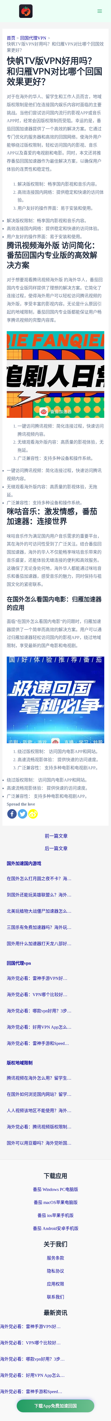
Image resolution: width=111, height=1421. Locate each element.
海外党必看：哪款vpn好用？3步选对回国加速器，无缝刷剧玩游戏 (39, 1011)
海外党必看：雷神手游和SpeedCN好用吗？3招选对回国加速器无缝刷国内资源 (39, 1043)
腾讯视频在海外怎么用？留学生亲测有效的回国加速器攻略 (39, 1078)
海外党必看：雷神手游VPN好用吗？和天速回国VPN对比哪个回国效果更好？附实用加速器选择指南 (39, 978)
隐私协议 (55, 1271)
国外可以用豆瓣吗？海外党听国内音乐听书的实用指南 (39, 1143)
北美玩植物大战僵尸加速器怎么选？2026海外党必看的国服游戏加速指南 (39, 911)
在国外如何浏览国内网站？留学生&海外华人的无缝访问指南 (39, 1094)
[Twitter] (22, 814)
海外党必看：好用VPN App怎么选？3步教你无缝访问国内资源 (39, 1027)
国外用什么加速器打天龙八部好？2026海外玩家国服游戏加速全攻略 (39, 943)
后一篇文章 (56, 848)
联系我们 (55, 1297)
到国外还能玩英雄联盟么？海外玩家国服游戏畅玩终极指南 (39, 895)
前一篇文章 (56, 836)
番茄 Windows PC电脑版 (55, 1189)
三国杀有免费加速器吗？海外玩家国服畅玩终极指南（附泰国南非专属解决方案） (39, 927)
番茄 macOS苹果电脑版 (56, 1202)
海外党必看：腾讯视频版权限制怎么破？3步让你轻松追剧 (39, 1127)
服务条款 (55, 1258)
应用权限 (55, 1284)
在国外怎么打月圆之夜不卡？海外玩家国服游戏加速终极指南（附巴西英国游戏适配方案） (39, 878)
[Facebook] (12, 814)
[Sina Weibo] (33, 814)
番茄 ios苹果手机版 (55, 1215)
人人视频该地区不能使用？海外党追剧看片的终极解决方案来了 (39, 1110)
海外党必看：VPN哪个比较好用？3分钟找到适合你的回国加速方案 (39, 994)
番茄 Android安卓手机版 (55, 1228)
